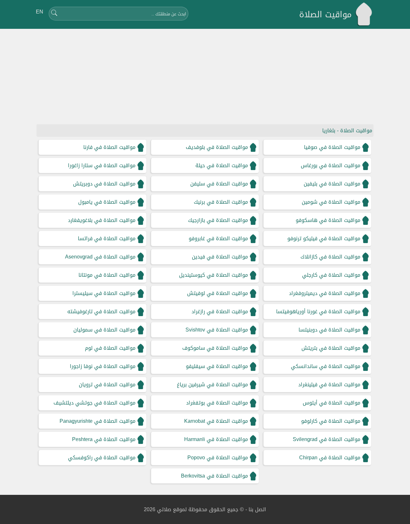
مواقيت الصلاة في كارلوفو (330, 421)
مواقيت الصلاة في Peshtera (103, 439)
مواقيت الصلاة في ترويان (107, 384)
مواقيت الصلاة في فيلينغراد (329, 384)
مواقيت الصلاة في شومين (331, 202)
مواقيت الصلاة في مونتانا (106, 275)
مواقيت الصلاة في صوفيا (332, 147)
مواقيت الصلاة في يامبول (106, 202)
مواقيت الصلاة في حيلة (221, 165)
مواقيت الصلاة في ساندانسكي (325, 366)
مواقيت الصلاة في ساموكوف (215, 348)
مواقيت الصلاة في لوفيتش (217, 293)
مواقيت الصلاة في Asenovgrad (100, 257)
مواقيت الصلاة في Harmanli (216, 439)
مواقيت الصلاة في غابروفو (218, 238)
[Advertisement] (205, 77)
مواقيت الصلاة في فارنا (109, 147)
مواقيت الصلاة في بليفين (332, 184)
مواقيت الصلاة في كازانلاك (330, 257)
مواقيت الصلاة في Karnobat (216, 421)
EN (39, 12)
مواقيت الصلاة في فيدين (220, 257)
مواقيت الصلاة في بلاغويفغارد (101, 220)
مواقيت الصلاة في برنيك (221, 202)
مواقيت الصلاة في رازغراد (220, 311)
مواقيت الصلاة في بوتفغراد (217, 403)
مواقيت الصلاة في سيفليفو (217, 366)
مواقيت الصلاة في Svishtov (216, 330)
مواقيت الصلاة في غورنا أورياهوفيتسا (318, 311)
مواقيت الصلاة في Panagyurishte (97, 421)
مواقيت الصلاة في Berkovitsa (214, 476)
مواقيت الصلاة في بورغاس (330, 165)
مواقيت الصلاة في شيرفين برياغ (212, 384)
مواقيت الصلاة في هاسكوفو (328, 220)
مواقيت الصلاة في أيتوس (331, 403)
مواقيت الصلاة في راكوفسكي (101, 458)
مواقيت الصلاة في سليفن (219, 184)
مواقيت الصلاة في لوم (110, 348)
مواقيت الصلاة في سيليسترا (103, 293)
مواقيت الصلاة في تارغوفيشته (101, 311)
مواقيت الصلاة (325, 14)
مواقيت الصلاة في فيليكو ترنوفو (323, 238)
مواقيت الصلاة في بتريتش (330, 348)
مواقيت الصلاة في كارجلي (331, 275)
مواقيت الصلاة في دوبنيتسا (329, 330)
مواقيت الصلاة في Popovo (217, 458)
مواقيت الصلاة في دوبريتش (104, 184)
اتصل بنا (257, 509)
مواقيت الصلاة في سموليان (104, 330)
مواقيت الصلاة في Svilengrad (326, 439)
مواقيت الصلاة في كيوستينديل (213, 275)
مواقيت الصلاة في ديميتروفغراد (324, 293)
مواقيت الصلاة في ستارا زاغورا (101, 165)
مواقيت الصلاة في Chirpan (329, 458)
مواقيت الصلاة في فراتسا (106, 238)
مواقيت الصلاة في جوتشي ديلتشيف (94, 403)
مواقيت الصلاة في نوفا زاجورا (102, 366)
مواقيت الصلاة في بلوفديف (217, 147)
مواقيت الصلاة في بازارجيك (218, 220)
